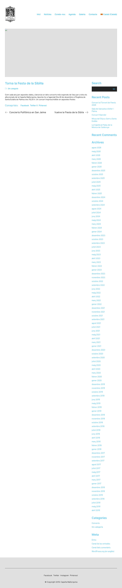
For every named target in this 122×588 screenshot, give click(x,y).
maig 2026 (96, 151)
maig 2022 (96, 293)
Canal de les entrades (101, 544)
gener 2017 (96, 483)
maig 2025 (96, 186)
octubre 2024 (97, 201)
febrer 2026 (97, 163)
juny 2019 (96, 399)
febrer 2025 (97, 193)
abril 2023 (96, 258)
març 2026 (96, 159)
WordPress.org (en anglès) (103, 551)
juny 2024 (96, 216)
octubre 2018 (97, 422)
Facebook (25, 105)
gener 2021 (96, 346)
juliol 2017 (96, 468)
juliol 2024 (96, 212)
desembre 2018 (98, 415)
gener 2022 (97, 304)
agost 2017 (96, 464)
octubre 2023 (97, 239)
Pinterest (43, 105)
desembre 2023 (98, 235)
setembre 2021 (98, 319)
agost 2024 (96, 209)
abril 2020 (96, 369)
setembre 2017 (98, 460)
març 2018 (96, 441)
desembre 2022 (98, 273)
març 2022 (96, 300)
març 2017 (96, 480)
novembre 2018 (98, 418)
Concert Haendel (99, 115)
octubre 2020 (97, 354)
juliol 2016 (96, 502)
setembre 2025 (98, 178)
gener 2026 (97, 167)
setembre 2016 (98, 499)
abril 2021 (96, 338)
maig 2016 (96, 506)
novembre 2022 (98, 277)
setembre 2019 (98, 396)
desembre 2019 (98, 384)
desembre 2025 (98, 170)
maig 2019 (96, 403)
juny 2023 (96, 251)
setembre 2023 (98, 243)
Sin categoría (13, 88)
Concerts (96, 523)
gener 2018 (96, 449)
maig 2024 (96, 220)
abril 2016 (96, 510)
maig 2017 (96, 472)
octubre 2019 (97, 392)
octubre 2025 (97, 174)
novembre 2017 (98, 457)
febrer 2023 (97, 266)
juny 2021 (96, 331)
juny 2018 (96, 434)
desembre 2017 (98, 453)
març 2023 (96, 262)
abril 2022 (96, 296)
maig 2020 (96, 365)
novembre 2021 (98, 312)
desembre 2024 (98, 197)
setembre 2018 (98, 426)
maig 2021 (96, 334)
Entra (94, 540)
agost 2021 (96, 323)
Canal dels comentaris (101, 547)
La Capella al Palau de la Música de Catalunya (102, 126)
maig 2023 (96, 254)
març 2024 (96, 224)
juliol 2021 (96, 327)
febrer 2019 (97, 407)
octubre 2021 (97, 315)
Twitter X (34, 105)
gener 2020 (97, 380)
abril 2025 (96, 189)
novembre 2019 (98, 388)
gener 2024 (97, 231)
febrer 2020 (97, 376)
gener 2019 (96, 411)
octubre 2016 (97, 495)
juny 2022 (96, 289)
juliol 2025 (96, 182)
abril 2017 (96, 476)
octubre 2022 (97, 281)
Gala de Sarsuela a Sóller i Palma (103, 110)
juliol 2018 (96, 430)
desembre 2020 (98, 350)
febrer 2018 (97, 445)
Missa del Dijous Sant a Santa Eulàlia (104, 120)
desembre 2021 (98, 308)
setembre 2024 (98, 205)
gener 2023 (97, 270)
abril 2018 (96, 438)
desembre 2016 (98, 487)
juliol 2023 (96, 247)
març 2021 (96, 342)
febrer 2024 (97, 228)
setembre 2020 (98, 357)
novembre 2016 (98, 491)
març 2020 (96, 373)
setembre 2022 (98, 285)
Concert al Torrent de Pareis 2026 (104, 103)
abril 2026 (96, 155)
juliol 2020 (96, 361)
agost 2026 (96, 147)
